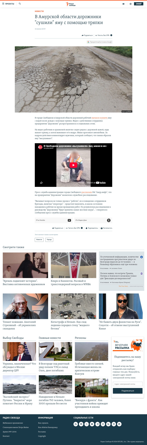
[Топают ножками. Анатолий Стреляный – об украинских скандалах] (25, 306)
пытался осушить (100, 118)
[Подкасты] (114, 424)
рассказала (87, 192)
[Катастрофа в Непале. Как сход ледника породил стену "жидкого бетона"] (73, 306)
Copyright (42, 436)
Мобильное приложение (13, 423)
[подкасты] (130, 4)
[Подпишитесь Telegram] (97, 424)
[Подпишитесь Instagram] (103, 424)
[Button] (87, 35)
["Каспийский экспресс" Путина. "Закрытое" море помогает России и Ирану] (19, 384)
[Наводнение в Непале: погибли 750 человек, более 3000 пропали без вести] (55, 384)
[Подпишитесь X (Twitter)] (86, 424)
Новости (39, 11)
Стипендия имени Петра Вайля (16, 428)
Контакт (6, 436)
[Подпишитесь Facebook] (81, 424)
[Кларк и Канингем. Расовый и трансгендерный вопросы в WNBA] (73, 265)
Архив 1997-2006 (9, 432)
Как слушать (43, 423)
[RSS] (108, 424)
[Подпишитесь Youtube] (92, 424)
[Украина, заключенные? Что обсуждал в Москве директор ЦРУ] (19, 351)
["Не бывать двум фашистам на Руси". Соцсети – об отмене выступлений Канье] (121, 306)
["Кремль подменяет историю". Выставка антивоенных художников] (25, 265)
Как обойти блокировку (48, 428)
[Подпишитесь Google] (76, 424)
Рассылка (42, 432)
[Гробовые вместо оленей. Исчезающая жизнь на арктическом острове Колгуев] (91, 351)
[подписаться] (119, 424)
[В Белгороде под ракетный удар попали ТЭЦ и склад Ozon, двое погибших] (55, 351)
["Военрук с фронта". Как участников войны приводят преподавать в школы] (91, 388)
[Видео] (123, 4)
